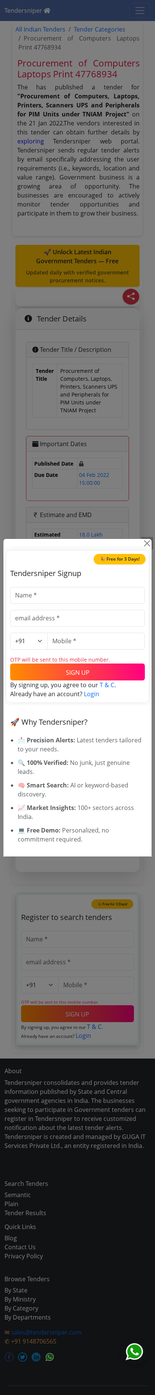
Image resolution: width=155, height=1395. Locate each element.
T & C (107, 685)
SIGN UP (78, 672)
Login (91, 694)
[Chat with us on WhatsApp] (134, 1352)
